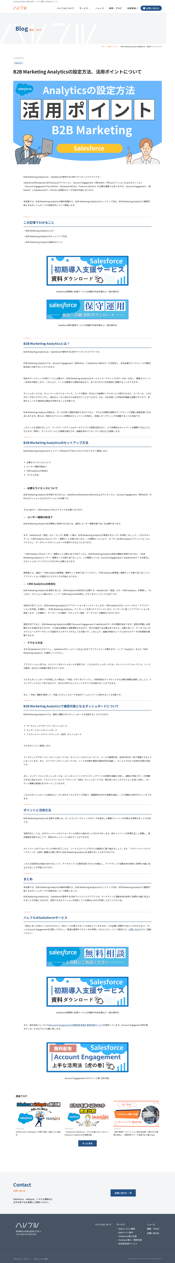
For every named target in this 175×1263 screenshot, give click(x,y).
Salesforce (18, 63)
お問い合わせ (152, 8)
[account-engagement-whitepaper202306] (87, 1057)
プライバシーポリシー (22, 1259)
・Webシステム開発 (126, 1228)
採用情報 (131, 8)
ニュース (99, 8)
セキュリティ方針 (41, 1259)
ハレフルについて (65, 8)
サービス (83, 8)
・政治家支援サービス (127, 1243)
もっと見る (87, 1143)
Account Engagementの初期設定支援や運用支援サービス (76, 1024)
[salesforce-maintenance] (87, 309)
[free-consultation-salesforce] (87, 957)
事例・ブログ (115, 8)
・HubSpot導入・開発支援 (129, 1239)
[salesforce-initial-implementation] (87, 271)
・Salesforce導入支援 (127, 1236)
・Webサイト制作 (125, 1232)
